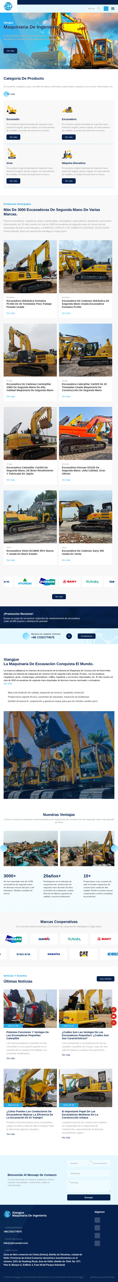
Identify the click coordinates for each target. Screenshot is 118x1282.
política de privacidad (102, 1277)
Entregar (89, 1197)
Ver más (8, 683)
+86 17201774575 (42, 637)
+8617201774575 (13, 1231)
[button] (56, 64)
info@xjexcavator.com (16, 1243)
